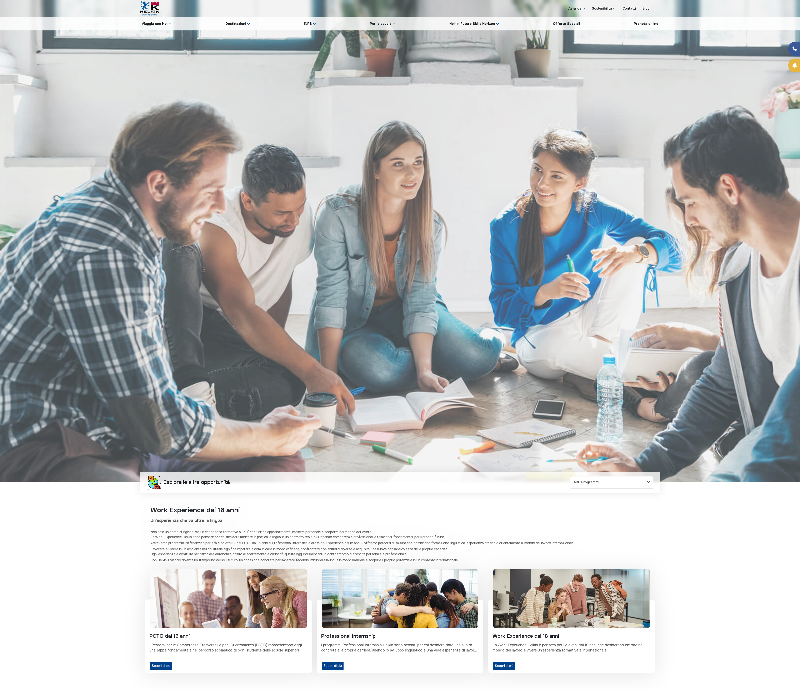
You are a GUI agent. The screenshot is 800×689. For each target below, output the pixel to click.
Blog (646, 8)
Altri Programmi (586, 482)
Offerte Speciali (566, 23)
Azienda (574, 8)
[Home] (149, 8)
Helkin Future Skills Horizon (472, 23)
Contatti (629, 8)
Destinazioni (235, 23)
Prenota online (646, 23)
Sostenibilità (602, 8)
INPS (308, 23)
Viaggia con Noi (155, 23)
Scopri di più (161, 666)
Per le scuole (380, 23)
